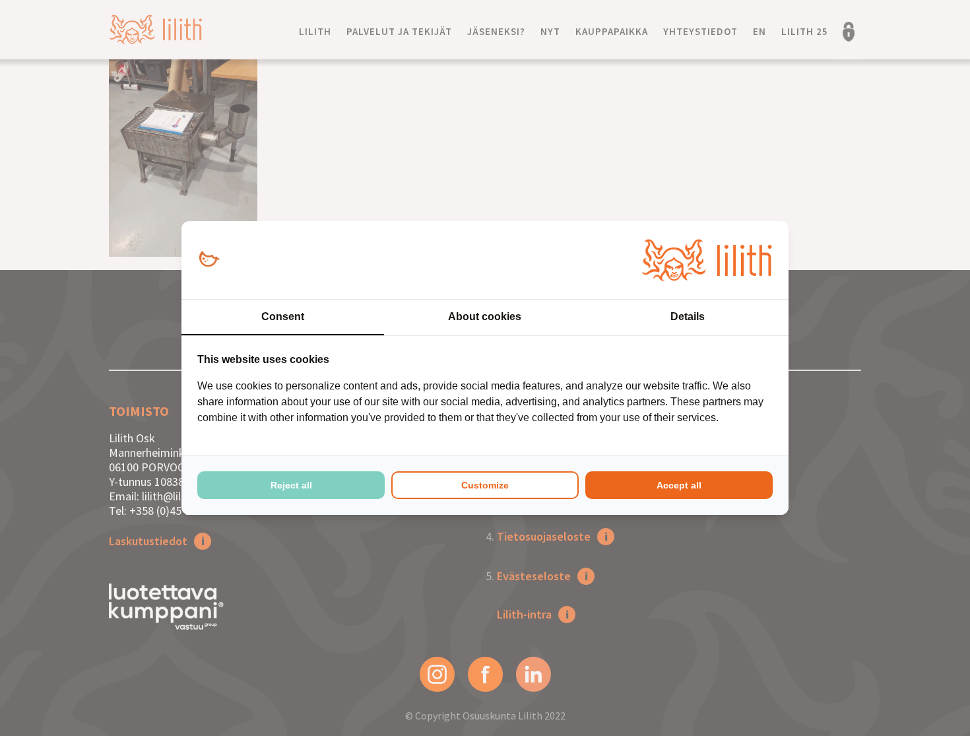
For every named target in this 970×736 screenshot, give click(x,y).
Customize (485, 485)
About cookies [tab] (484, 316)
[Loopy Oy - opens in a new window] (208, 259)
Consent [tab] (282, 316)
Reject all (291, 485)
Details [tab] (687, 316)
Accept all (679, 485)
